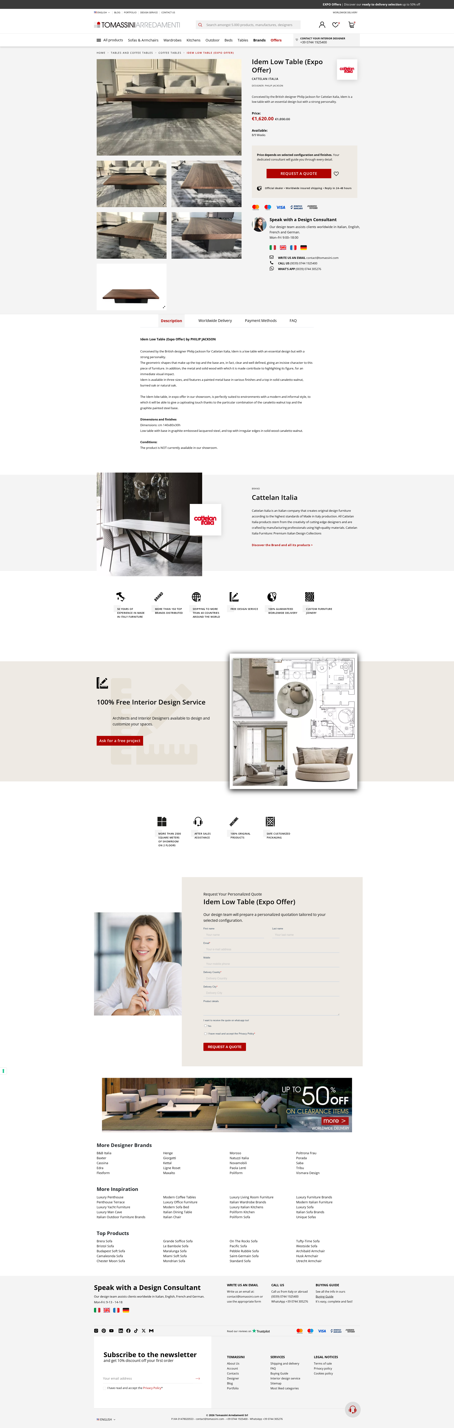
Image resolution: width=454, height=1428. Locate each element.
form (257, 1301)
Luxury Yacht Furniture (113, 1207)
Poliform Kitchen (242, 1212)
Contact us (168, 12)
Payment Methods (261, 320)
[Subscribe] (197, 1378)
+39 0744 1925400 (237, 1419)
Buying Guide (324, 1296)
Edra (100, 1168)
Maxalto (169, 1173)
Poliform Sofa (240, 1217)
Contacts (233, 1373)
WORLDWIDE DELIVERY (345, 12)
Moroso (235, 1153)
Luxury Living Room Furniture (251, 1197)
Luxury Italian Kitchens (246, 1207)
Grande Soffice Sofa (178, 1241)
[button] (110, 40)
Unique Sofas (306, 1217)
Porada (301, 1158)
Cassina (102, 1163)
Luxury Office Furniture (180, 1202)
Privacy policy (323, 1368)
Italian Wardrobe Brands (248, 1202)
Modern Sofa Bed (176, 1207)
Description (171, 320)
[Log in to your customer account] (322, 25)
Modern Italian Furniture (314, 1202)
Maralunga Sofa (175, 1251)
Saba (299, 1163)
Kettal (167, 1163)
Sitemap (275, 1383)
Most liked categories (284, 1388)
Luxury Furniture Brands (314, 1197)
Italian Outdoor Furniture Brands (121, 1217)
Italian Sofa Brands (310, 1212)
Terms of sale (323, 1363)
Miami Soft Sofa (175, 1256)
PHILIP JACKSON (274, 85)
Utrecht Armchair (309, 1261)
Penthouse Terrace (111, 1202)
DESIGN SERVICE (149, 12)
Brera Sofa (104, 1241)
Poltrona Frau (306, 1153)
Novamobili (238, 1163)
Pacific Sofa (238, 1246)
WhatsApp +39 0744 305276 (266, 1419)
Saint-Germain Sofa (244, 1256)
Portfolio (233, 1388)
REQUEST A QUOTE (299, 173)
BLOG (117, 12)
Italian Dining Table (177, 1212)
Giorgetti (169, 1158)
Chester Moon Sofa (111, 1261)
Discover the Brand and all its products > (282, 545)
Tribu (300, 1168)
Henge (168, 1153)
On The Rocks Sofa (244, 1241)
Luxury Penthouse (110, 1197)
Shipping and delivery (284, 1363)
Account (232, 1368)
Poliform (236, 1173)
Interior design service (285, 1378)
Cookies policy (323, 1373)
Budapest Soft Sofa (111, 1251)
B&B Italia (104, 1153)
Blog (230, 1383)
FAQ (293, 320)
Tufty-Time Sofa (308, 1241)
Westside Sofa (306, 1246)
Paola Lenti (238, 1168)
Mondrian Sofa (174, 1261)
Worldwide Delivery (215, 320)
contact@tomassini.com (322, 258)
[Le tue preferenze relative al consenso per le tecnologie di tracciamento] (3, 1071)
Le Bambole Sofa (175, 1246)
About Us (233, 1363)
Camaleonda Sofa (110, 1256)
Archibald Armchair (310, 1251)
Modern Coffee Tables (179, 1197)
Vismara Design (308, 1173)
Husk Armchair (307, 1256)
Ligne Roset (171, 1168)
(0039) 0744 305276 (308, 269)
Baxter (101, 1158)
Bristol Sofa (105, 1246)
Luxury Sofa (305, 1207)
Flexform (103, 1173)
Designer (233, 1378)
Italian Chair (172, 1217)
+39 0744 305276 (297, 1301)
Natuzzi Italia (239, 1158)
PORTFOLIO (130, 12)
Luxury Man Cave (109, 1212)
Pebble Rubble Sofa (244, 1251)
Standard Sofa (240, 1261)
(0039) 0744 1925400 (303, 263)
